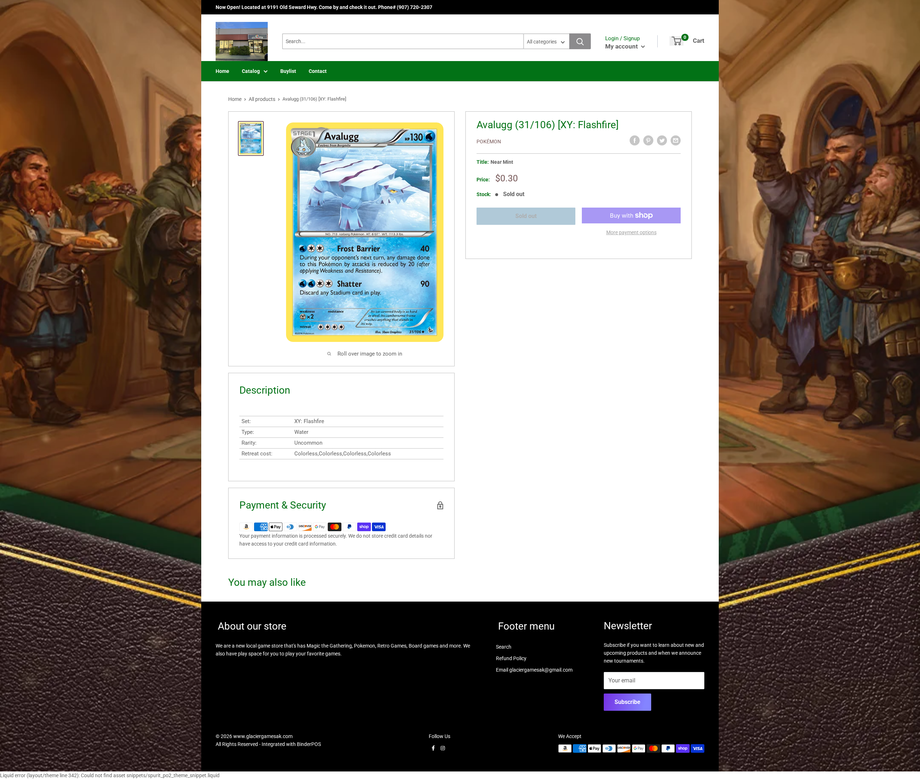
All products (262, 99)
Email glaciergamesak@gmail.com (534, 670)
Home (222, 71)
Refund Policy (511, 658)
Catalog (251, 71)
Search (503, 647)
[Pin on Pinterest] (648, 140)
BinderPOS (309, 744)
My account (622, 46)
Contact (318, 71)
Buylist (288, 71)
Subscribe (627, 702)
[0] (677, 41)
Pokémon (489, 141)
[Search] (580, 41)
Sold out (526, 216)
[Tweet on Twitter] (662, 140)
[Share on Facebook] (635, 140)
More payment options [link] (631, 232)
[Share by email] (676, 140)
